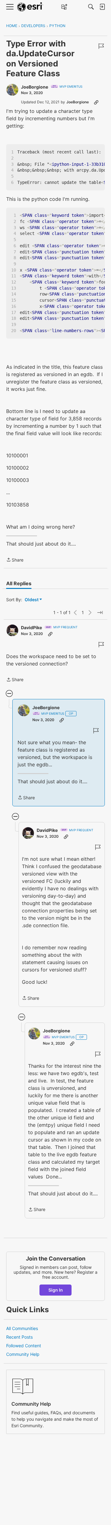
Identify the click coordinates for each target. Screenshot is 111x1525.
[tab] (18, 583)
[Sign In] (102, 7)
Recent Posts (19, 1337)
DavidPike (31, 627)
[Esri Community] (30, 7)
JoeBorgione (34, 86)
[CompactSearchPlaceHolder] (91, 7)
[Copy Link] (96, 102)
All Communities (22, 1328)
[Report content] (101, 46)
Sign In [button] (55, 1290)
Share (14, 560)
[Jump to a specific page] (100, 613)
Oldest (32, 600)
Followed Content (23, 1345)
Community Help (22, 1354)
